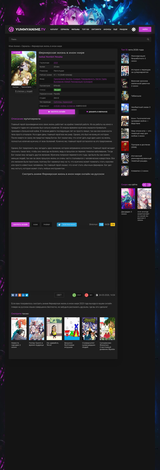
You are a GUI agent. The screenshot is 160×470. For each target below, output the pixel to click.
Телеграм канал (69, 224)
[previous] (144, 185)
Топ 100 (85, 29)
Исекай (67, 82)
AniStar (63, 106)
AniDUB (57, 106)
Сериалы (65, 29)
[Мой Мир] (23, 295)
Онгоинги (96, 29)
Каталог (54, 29)
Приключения (59, 79)
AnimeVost (71, 106)
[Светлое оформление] (133, 29)
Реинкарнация (77, 82)
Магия (98, 79)
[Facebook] (16, 295)
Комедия (76, 79)
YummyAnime (30, 29)
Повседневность (88, 79)
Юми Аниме (14, 46)
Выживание (59, 82)
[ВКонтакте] (12, 295)
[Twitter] (26, 295)
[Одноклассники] (19, 295)
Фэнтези (69, 79)
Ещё (115, 29)
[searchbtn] (148, 39)
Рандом (123, 29)
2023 (56, 63)
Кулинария (88, 82)
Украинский (67, 102)
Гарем (104, 79)
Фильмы (76, 29)
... (34, 87)
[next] (149, 185)
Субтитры (58, 102)
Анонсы (107, 29)
